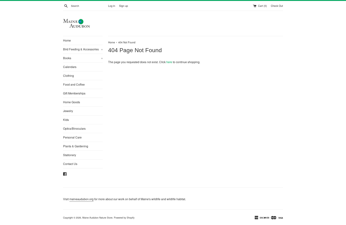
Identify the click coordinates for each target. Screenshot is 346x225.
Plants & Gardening (75, 146)
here (169, 62)
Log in (111, 6)
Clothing (68, 76)
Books (83, 58)
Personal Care (72, 137)
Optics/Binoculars (74, 128)
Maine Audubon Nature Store (97, 217)
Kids (66, 120)
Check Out (277, 6)
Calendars (69, 67)
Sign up (123, 6)
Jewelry (68, 111)
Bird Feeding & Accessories (83, 49)
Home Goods (71, 102)
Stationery (69, 155)
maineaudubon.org (81, 199)
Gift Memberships (74, 93)
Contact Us (70, 164)
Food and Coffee (74, 84)
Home (67, 40)
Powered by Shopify (124, 217)
